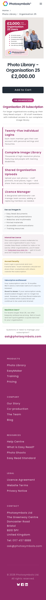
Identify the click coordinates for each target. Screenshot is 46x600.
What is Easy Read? (20, 447)
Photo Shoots (16, 452)
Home (5, 10)
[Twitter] (18, 584)
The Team (14, 414)
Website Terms (17, 485)
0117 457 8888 (22, 540)
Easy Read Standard (21, 458)
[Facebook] (22, 584)
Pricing (12, 381)
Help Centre (15, 441)
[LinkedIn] (26, 584)
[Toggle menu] (42, 3)
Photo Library (16, 365)
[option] (23, 37)
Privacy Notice (17, 491)
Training (13, 376)
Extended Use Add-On (18, 250)
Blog (10, 420)
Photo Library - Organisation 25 (19, 14)
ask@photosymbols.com (23, 336)
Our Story (13, 403)
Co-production (17, 409)
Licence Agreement (21, 480)
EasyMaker (14, 371)
